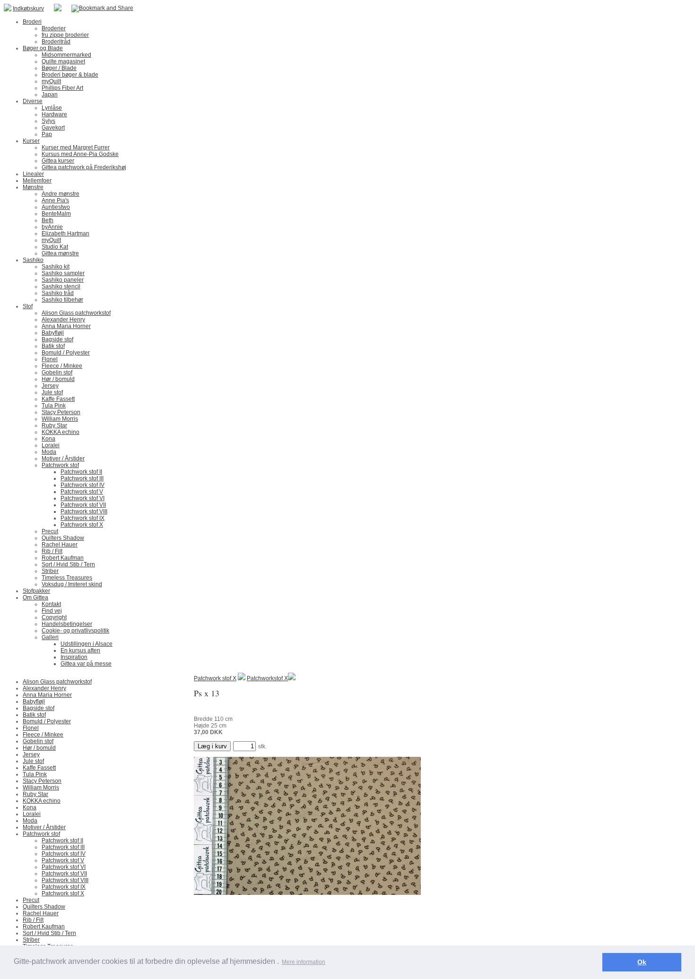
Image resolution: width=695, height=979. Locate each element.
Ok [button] (641, 962)
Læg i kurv (212, 746)
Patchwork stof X (215, 678)
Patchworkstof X (267, 678)
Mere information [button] (303, 962)
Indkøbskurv (28, 8)
